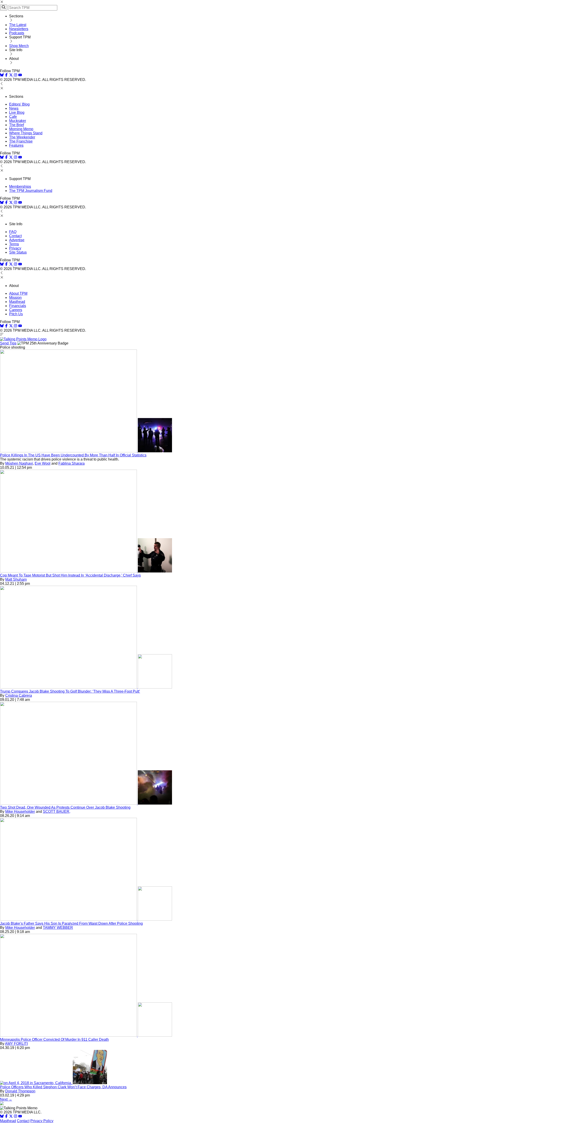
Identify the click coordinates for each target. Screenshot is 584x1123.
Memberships (20, 186)
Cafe (13, 117)
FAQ (12, 232)
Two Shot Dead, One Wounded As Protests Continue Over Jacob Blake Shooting (65, 807)
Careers (15, 310)
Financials (17, 306)
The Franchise (21, 141)
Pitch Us (16, 314)
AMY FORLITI (16, 1044)
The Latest (17, 25)
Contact (15, 236)
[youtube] (20, 75)
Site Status (18, 252)
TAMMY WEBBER (58, 928)
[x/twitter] (11, 75)
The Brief (16, 125)
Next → (6, 1099)
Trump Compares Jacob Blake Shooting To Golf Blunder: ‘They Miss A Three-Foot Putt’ (70, 691)
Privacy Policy (41, 1121)
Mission (15, 297)
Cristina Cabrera (18, 695)
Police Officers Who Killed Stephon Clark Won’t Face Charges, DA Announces (63, 1087)
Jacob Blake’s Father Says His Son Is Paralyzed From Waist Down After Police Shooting (71, 923)
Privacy (15, 248)
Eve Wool (42, 463)
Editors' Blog (19, 104)
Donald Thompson (20, 1091)
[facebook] (6, 75)
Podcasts (16, 33)
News (13, 108)
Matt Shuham (16, 579)
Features (16, 145)
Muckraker (17, 121)
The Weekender (22, 137)
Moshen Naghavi (19, 463)
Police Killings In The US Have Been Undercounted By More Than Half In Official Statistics (73, 455)
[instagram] (15, 75)
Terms (14, 244)
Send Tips (8, 343)
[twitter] (11, 1117)
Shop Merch (19, 46)
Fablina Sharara (71, 463)
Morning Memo (21, 129)
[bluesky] (2, 75)
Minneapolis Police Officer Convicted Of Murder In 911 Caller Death (54, 1039)
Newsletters (18, 29)
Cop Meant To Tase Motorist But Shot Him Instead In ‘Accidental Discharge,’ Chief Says (70, 575)
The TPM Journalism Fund (30, 191)
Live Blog (16, 112)
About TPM (18, 293)
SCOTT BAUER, (56, 811)
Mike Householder (20, 811)
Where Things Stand (25, 133)
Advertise (16, 240)
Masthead (17, 302)
